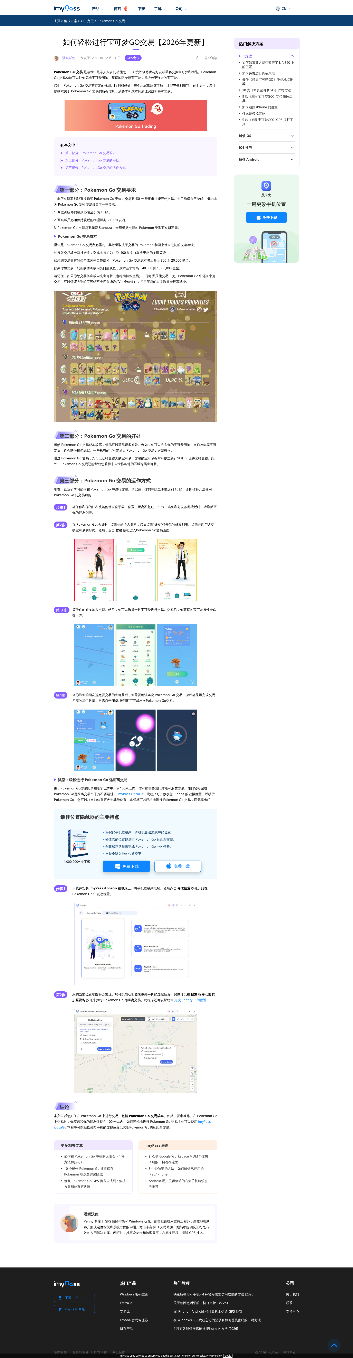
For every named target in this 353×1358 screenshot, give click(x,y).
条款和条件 (80, 1352)
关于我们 (292, 1294)
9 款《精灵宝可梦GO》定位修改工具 (267, 98)
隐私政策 (60, 1352)
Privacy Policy (214, 1355)
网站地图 (118, 1352)
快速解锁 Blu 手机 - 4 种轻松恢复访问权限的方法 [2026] (213, 1294)
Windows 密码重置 (134, 1294)
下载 (141, 8)
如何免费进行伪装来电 (258, 73)
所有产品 (126, 1328)
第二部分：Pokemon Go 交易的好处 (92, 160)
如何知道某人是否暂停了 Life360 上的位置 (268, 64)
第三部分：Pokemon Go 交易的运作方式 (95, 168)
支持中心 (292, 1311)
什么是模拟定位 (253, 113)
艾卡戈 (125, 1311)
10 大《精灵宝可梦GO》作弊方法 (266, 90)
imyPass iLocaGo (130, 794)
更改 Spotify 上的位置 (190, 1000)
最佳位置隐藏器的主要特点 (89, 816)
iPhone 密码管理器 (134, 1320)
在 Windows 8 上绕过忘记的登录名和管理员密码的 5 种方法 (217, 1320)
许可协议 (100, 1352)
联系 (289, 1303)
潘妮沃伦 (91, 1213)
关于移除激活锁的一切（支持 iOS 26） (201, 1303)
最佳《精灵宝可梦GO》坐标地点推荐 (267, 81)
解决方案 (70, 21)
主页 (57, 21)
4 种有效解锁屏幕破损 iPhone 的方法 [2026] (205, 1328)
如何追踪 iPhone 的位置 (260, 107)
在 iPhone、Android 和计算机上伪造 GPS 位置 (207, 1311)
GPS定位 (87, 21)
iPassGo (126, 1303)
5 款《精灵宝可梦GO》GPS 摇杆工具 (267, 122)
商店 (117, 8)
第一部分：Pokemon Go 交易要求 (90, 153)
